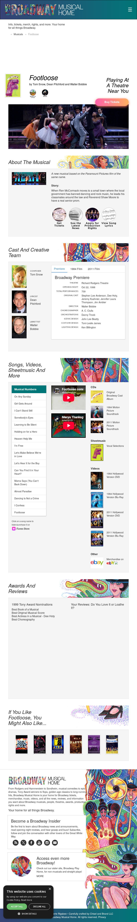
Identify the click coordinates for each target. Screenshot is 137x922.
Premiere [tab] (59, 269)
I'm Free (18, 445)
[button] (28, 913)
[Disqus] (98, 653)
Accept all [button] (17, 906)
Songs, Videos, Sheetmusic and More (26, 370)
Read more (26, 900)
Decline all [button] (39, 906)
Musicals (18, 34)
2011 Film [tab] (94, 269)
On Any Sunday (22, 396)
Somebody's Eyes (23, 417)
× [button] (49, 889)
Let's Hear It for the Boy (26, 463)
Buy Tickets (111, 102)
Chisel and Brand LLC (101, 913)
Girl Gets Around (23, 403)
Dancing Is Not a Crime (26, 498)
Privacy (102, 917)
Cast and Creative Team (28, 252)
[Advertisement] (104, 46)
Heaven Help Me (23, 438)
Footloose (19, 512)
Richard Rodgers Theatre (95, 283)
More (40, 876)
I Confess (19, 505)
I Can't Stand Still (23, 410)
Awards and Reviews (21, 588)
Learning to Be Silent (25, 424)
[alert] (28, 902)
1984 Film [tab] (76, 269)
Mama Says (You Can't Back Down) (26, 482)
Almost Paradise (23, 491)
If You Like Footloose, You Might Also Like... (27, 717)
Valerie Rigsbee (58, 913)
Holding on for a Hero (25, 431)
